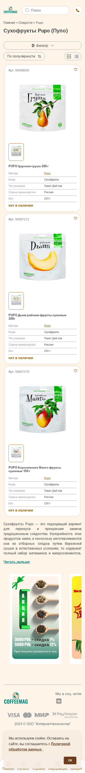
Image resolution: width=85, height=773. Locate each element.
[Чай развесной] (35, 619)
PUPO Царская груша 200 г (28, 166)
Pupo (47, 173)
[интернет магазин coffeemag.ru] (10, 10)
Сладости (25, 22)
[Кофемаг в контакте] (58, 701)
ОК (70, 760)
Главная (10, 22)
